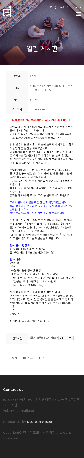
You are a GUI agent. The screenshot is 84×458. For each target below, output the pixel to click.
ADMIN (77, 7)
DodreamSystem (40, 421)
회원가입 (65, 7)
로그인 (53, 7)
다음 (41, 358)
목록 (30, 358)
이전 (14, 358)
